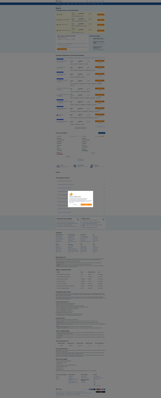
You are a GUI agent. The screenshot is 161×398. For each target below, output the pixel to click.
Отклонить (74, 204)
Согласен (86, 204)
